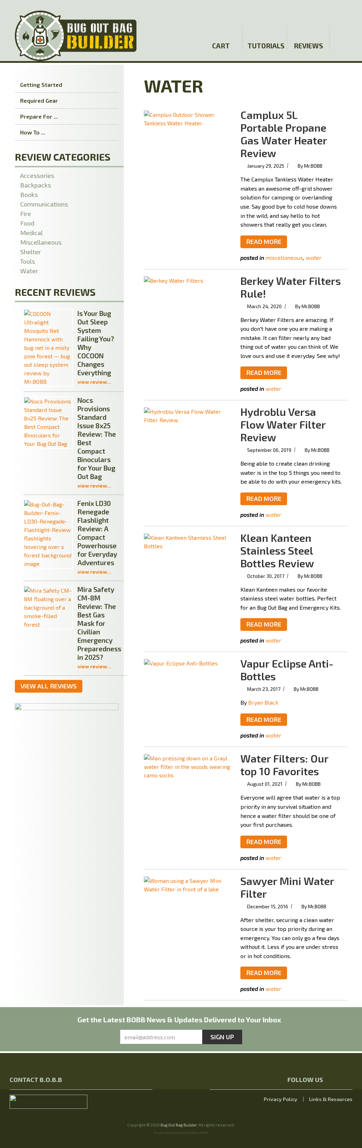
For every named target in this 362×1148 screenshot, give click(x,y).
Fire (25, 213)
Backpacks (35, 185)
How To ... (32, 132)
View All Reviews (49, 686)
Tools (27, 261)
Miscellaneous (284, 257)
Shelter (30, 252)
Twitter (329, 11)
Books (29, 194)
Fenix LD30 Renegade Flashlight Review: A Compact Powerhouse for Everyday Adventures (97, 533)
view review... (94, 382)
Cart (221, 46)
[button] (345, 12)
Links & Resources (330, 1099)
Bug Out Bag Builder (178, 1125)
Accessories (37, 175)
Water (313, 257)
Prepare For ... (39, 116)
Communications (44, 204)
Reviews (308, 46)
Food (27, 223)
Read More (263, 241)
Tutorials (265, 46)
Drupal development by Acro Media (181, 1132)
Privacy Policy (280, 1099)
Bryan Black (263, 702)
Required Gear (39, 100)
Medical (31, 233)
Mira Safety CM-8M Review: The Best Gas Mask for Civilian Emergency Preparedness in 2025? (99, 623)
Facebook (316, 11)
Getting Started (41, 84)
